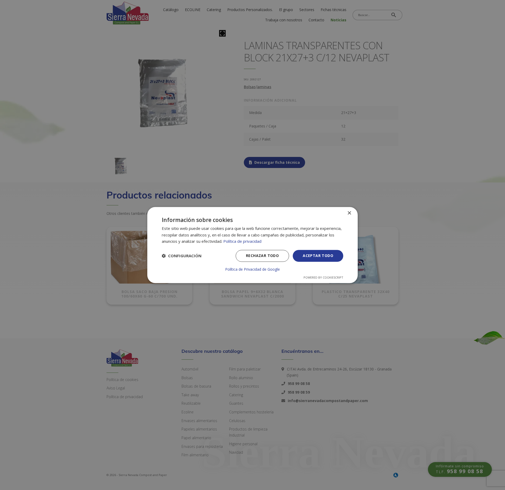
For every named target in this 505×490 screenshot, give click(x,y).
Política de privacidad (242, 241)
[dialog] (252, 245)
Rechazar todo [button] (262, 255)
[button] (181, 256)
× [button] (349, 213)
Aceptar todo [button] (318, 255)
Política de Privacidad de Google (252, 269)
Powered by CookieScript (323, 277)
